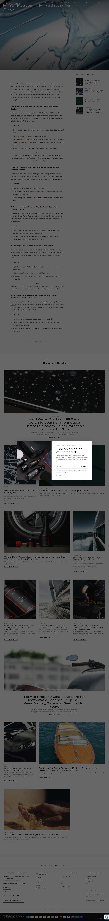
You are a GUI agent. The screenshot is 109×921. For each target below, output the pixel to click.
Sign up (83, 466)
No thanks (59, 475)
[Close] (89, 443)
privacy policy (65, 472)
